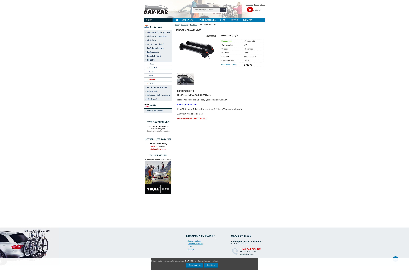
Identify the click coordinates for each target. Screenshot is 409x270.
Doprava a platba (194, 241)
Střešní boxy (151, 40)
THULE (151, 64)
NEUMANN (153, 68)
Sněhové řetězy (152, 91)
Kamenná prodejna (207, 20)
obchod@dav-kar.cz (158, 149)
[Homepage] (175, 20)
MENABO (152, 79)
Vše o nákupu (187, 20)
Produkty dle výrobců (155, 111)
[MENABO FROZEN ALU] (196, 35)
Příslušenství (152, 99)
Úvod (177, 25)
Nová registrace (259, 5)
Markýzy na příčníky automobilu (158, 95)
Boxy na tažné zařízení (155, 44)
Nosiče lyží (151, 60)
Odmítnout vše (195, 265)
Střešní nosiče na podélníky (157, 36)
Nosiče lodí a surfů (154, 56)
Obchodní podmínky (195, 244)
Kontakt (234, 20)
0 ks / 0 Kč (256, 10)
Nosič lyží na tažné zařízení (157, 87)
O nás (222, 20)
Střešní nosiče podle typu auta (158, 32)
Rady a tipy (247, 20)
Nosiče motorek (153, 52)
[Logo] (156, 9)
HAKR (151, 75)
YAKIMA (152, 83)
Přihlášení (249, 5)
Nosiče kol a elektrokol (155, 48)
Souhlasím (211, 265)
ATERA (151, 72)
